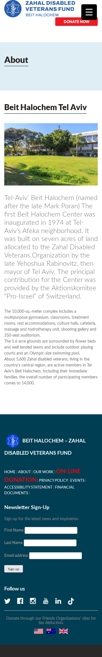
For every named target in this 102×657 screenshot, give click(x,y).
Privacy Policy (53, 481)
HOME (10, 472)
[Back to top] (78, 633)
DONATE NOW (77, 21)
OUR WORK (43, 472)
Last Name (13, 543)
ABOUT (24, 472)
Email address (16, 556)
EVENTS (77, 481)
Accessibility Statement (28, 487)
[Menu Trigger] (89, 12)
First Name (14, 530)
